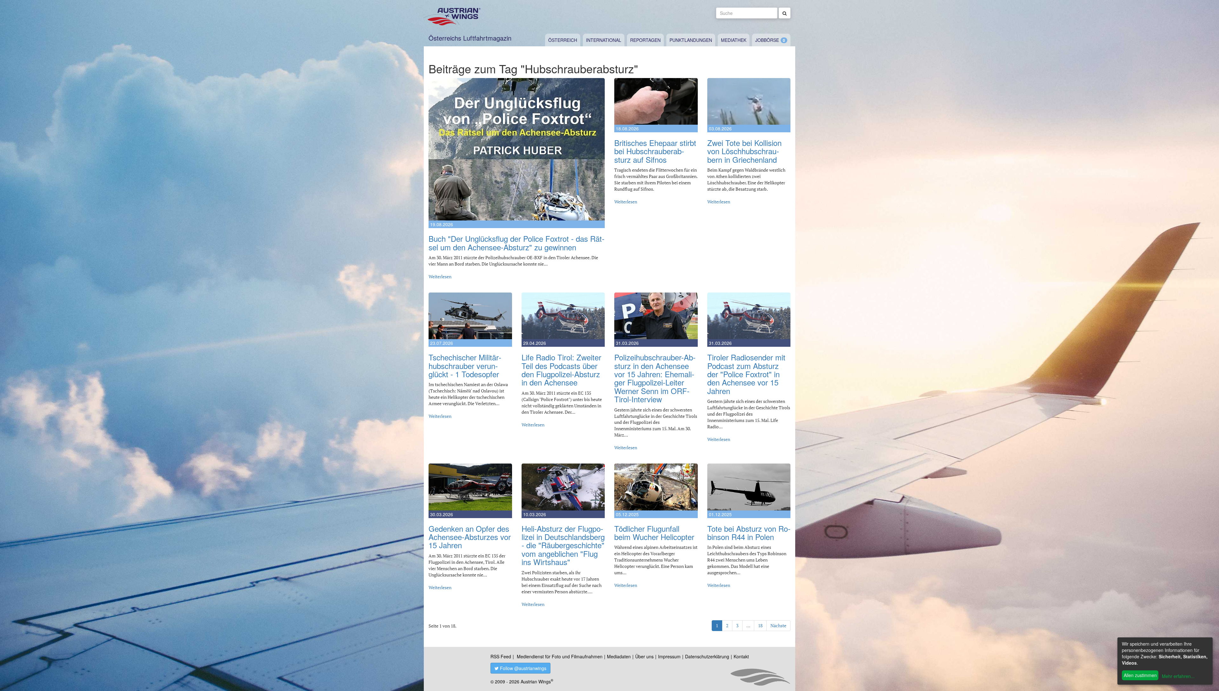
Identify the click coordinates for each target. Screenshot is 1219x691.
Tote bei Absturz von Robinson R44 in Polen (748, 532)
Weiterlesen (440, 276)
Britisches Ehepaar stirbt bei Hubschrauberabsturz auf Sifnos (655, 151)
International (603, 40)
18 (760, 625)
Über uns (644, 656)
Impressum (669, 656)
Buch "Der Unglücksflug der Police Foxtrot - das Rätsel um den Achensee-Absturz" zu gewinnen (516, 242)
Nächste (778, 625)
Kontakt (741, 656)
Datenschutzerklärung (707, 656)
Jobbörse (767, 40)
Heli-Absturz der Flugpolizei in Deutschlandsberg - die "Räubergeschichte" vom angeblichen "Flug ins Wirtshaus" (563, 545)
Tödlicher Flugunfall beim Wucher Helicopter (654, 532)
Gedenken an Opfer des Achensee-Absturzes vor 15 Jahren (470, 537)
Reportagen (645, 40)
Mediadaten (619, 656)
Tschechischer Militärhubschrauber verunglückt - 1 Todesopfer (465, 365)
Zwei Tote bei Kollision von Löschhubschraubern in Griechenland (744, 151)
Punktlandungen (690, 40)
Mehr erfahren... (1178, 676)
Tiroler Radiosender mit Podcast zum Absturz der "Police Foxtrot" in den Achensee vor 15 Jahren (746, 374)
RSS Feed (500, 656)
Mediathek (733, 40)
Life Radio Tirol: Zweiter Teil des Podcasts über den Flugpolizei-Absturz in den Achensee (561, 370)
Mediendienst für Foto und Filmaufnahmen (560, 656)
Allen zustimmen (1140, 675)
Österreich (562, 40)
